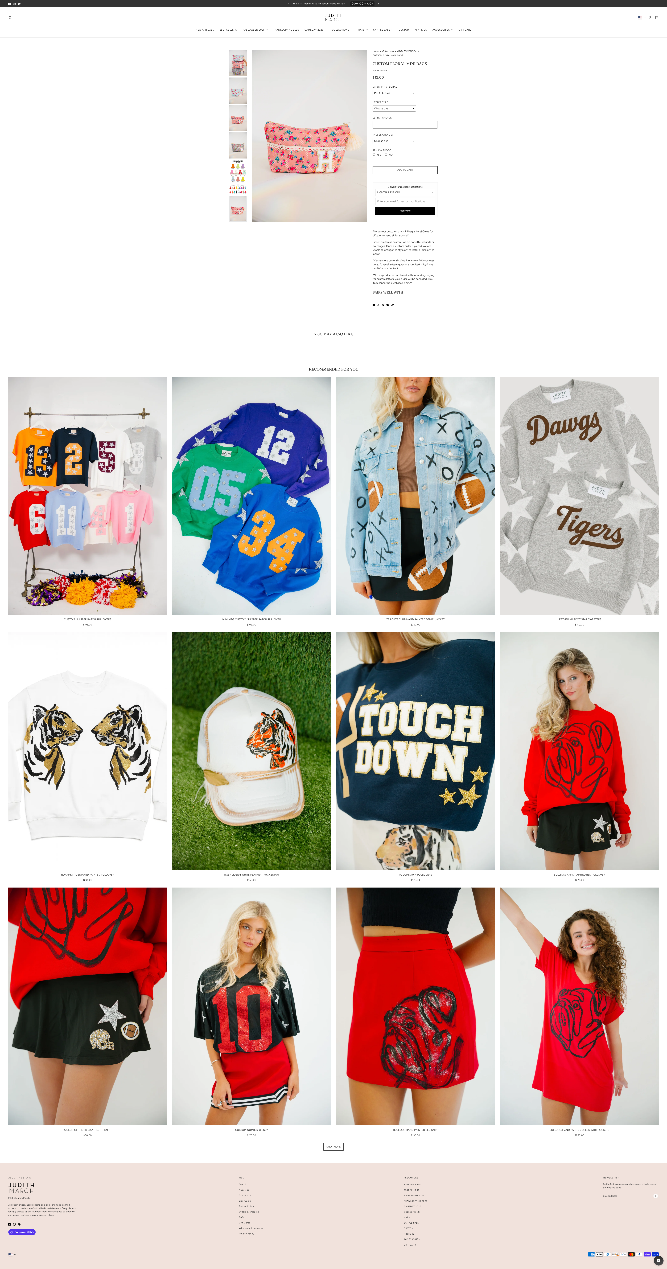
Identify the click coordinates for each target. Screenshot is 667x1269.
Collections (388, 51)
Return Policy (246, 1206)
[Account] (650, 18)
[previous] (288, 3)
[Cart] (657, 18)
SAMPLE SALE (411, 1223)
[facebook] (9, 3)
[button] (392, 304)
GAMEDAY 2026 (412, 1206)
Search (242, 1184)
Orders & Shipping (249, 1212)
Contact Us (245, 1195)
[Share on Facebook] (373, 304)
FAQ (241, 1217)
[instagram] (14, 3)
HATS (407, 1217)
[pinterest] (19, 3)
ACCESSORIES (412, 1239)
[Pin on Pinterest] (382, 304)
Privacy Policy (246, 1234)
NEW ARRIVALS (412, 1184)
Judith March (380, 70)
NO (391, 154)
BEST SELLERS (411, 1190)
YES (379, 154)
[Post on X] (378, 304)
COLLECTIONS (412, 1212)
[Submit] (655, 1196)
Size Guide (245, 1201)
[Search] (10, 18)
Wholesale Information (251, 1228)
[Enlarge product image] (309, 136)
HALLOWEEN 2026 (414, 1195)
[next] (378, 3)
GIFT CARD (410, 1245)
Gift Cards (244, 1223)
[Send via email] (387, 304)
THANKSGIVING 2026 (415, 1201)
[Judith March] (333, 17)
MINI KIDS (409, 1234)
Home (376, 51)
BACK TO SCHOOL (407, 51)
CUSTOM (408, 1228)
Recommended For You (333, 369)
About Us (244, 1190)
